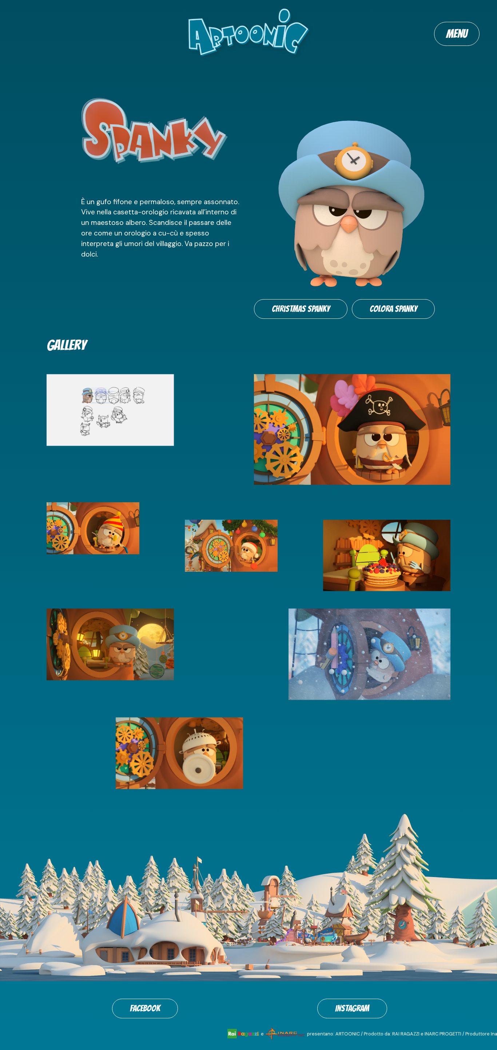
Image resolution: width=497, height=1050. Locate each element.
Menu (457, 34)
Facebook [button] (145, 1008)
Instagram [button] (352, 1008)
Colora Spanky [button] (393, 308)
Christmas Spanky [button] (301, 308)
